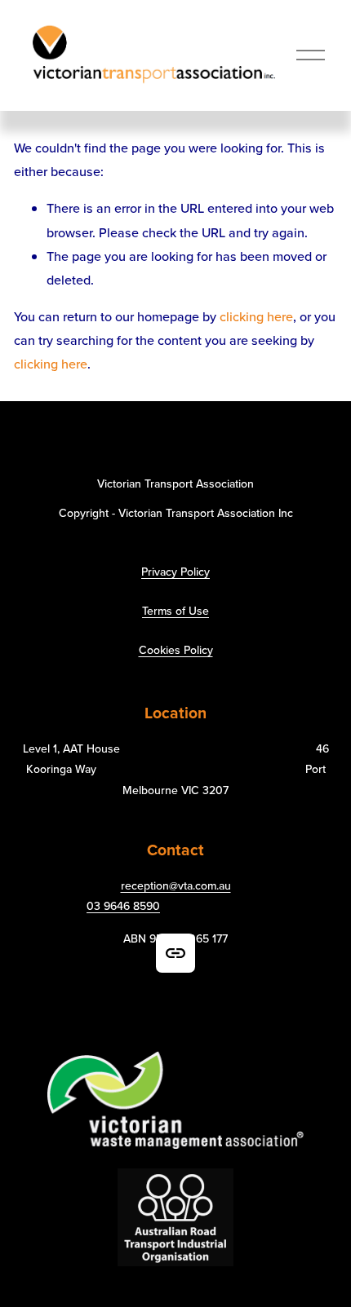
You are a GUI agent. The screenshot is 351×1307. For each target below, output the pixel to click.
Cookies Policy (176, 650)
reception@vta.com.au (176, 885)
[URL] (175, 953)
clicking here (256, 316)
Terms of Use (175, 611)
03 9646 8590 (123, 906)
